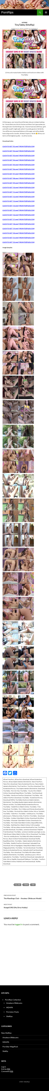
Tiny (33, 884)
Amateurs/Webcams (14, 1003)
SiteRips (9, 1016)
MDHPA (9, 1007)
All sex (17, 884)
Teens (26, 884)
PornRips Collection (13, 1000)
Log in (3, 1067)
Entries (5, 1069)
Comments (7, 1071)
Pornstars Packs (12, 1012)
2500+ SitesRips (24, 1082)
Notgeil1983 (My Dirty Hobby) (16, 906)
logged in (19, 924)
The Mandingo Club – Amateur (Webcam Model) (22, 896)
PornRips (7, 12)
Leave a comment (31, 29)
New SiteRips (6, 1033)
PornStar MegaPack (10, 1047)
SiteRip (24, 22)
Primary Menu (46, 12)
